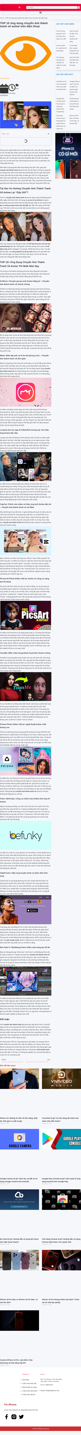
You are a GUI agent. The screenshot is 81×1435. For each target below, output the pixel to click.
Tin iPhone (5, 7)
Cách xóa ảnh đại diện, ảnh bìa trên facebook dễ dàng (74, 36)
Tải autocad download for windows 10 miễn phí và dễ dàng (61, 63)
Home (2, 18)
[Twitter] (21, 1416)
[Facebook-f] (6, 1416)
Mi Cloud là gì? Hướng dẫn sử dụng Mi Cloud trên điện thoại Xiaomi (74, 104)
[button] (19, 7)
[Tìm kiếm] (78, 7)
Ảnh (17, 88)
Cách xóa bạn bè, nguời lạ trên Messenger (61, 48)
